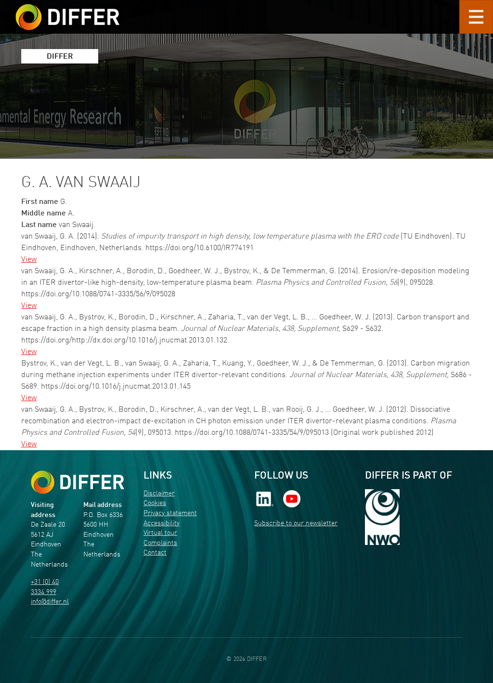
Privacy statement (170, 513)
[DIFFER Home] (67, 11)
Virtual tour (160, 533)
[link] (264, 498)
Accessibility (161, 523)
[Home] (77, 482)
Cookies (154, 503)
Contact (155, 553)
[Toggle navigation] (476, 17)
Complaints (160, 543)
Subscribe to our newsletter (295, 523)
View (29, 260)
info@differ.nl (50, 602)
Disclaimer (159, 494)
